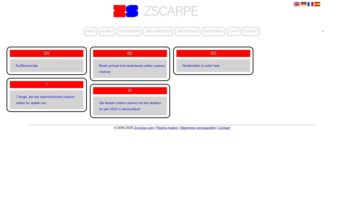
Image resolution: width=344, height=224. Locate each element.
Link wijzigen (187, 31)
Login (233, 31)
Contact (251, 31)
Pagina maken (167, 128)
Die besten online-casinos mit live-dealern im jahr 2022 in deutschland (130, 106)
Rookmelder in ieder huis (201, 65)
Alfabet (107, 31)
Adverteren (213, 31)
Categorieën (129, 31)
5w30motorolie (27, 65)
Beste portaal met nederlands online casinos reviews (132, 69)
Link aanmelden (158, 31)
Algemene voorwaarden (198, 128)
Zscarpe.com (144, 128)
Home (90, 31)
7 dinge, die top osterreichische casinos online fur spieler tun (45, 100)
